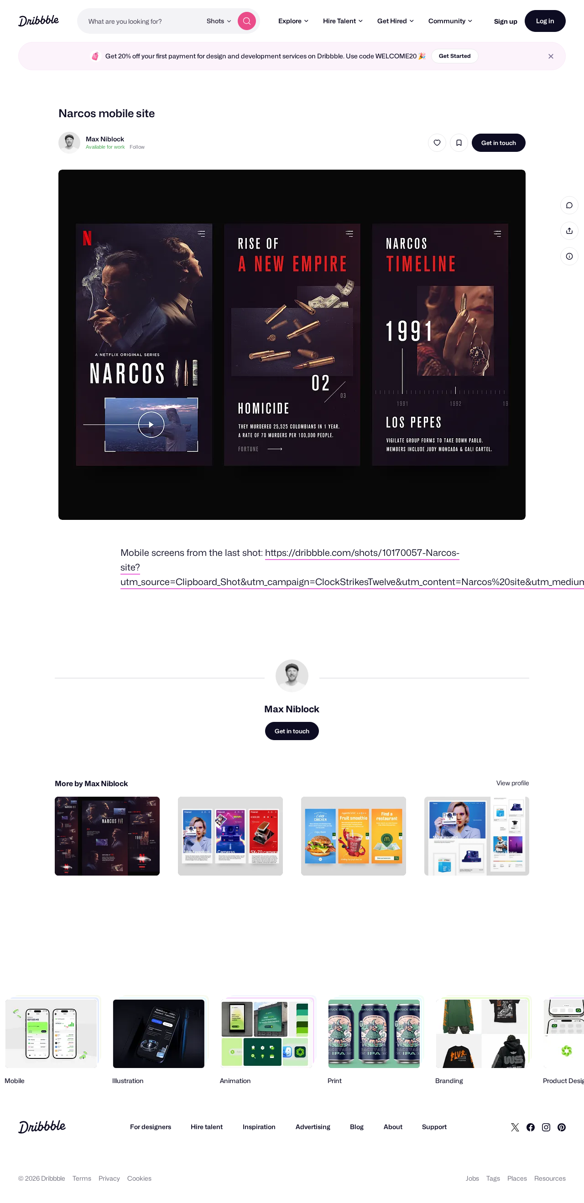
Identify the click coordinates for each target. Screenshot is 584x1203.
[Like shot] (437, 143)
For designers (150, 1126)
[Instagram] (546, 1127)
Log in (545, 21)
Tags (493, 1178)
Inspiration (259, 1126)
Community (446, 21)
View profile (512, 783)
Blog (357, 1126)
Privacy (109, 1178)
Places (517, 1178)
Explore (290, 21)
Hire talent (207, 1126)
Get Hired (392, 21)
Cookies (139, 1178)
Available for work (105, 147)
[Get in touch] (106, 858)
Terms (82, 1178)
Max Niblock (105, 139)
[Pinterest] (562, 1127)
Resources (550, 1178)
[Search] (247, 21)
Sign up (505, 21)
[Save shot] (459, 143)
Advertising (313, 1126)
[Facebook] (531, 1127)
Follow (137, 147)
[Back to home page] (38, 20)
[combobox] (139, 21)
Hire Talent (339, 21)
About (393, 1126)
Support (434, 1126)
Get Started (455, 55)
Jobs (472, 1178)
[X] (515, 1127)
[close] (551, 56)
